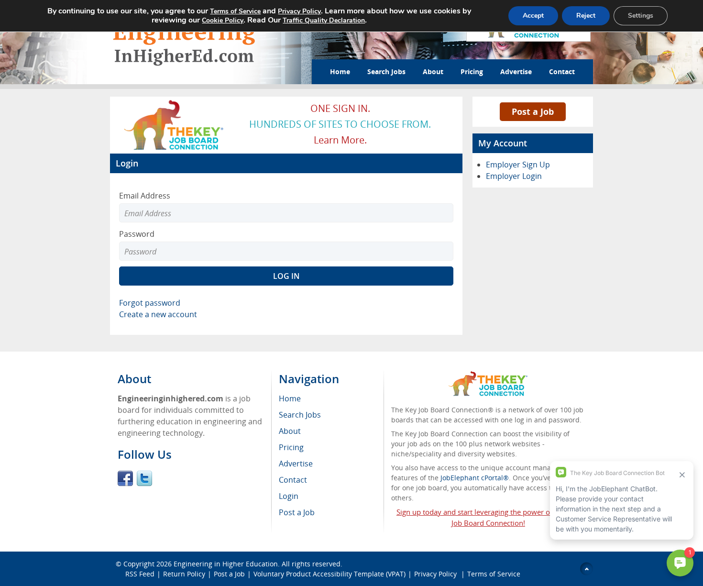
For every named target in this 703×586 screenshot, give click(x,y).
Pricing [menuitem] (291, 447)
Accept (533, 15)
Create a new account (158, 314)
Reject (585, 15)
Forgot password (149, 303)
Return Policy (184, 573)
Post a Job (533, 111)
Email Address (144, 195)
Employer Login (514, 176)
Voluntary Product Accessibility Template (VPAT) (329, 573)
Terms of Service (493, 573)
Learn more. (340, 139)
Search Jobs (386, 71)
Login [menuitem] (288, 496)
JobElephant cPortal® (474, 477)
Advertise (516, 71)
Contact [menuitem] (293, 480)
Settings (640, 15)
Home (340, 71)
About (433, 71)
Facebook (125, 478)
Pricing (472, 71)
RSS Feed (139, 573)
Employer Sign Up (518, 164)
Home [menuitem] (290, 398)
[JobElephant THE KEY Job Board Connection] (174, 103)
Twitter (144, 478)
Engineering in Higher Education (226, 563)
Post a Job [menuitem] (297, 512)
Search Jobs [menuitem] (300, 414)
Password (136, 234)
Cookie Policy (222, 20)
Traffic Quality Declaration (324, 20)
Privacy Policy (436, 573)
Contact (562, 71)
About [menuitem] (290, 431)
